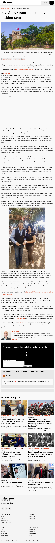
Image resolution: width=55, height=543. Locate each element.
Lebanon (27, 56)
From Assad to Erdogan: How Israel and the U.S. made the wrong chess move (12, 421)
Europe (3, 531)
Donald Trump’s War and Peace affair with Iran (40, 483)
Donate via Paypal (27, 366)
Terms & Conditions (6, 522)
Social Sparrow (38, 540)
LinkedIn (10, 59)
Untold (30, 535)
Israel (23, 56)
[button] (51, 3)
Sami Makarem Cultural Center (24, 69)
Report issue (32, 518)
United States (4, 535)
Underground (32, 531)
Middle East (4, 533)
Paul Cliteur (18, 478)
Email (23, 59)
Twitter (19, 59)
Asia (2, 529)
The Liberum (46, 478)
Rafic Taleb (19, 448)
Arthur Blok (6, 73)
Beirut (12, 56)
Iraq (20, 56)
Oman (31, 56)
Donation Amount (27, 351)
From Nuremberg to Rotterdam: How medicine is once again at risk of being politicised (40, 454)
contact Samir (22, 323)
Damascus (16, 56)
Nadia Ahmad (19, 415)
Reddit (14, 59)
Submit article (32, 516)
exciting (23, 286)
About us (3, 518)
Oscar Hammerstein (47, 448)
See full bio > (15, 339)
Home (2, 8)
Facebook (4, 59)
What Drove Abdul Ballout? (12, 482)
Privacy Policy (4, 520)
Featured (7, 8)
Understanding (10, 415)
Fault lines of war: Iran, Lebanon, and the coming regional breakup (11, 454)
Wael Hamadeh (20, 318)
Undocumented (42, 56)
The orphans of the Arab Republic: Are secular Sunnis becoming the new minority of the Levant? (40, 422)
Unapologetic (37, 448)
